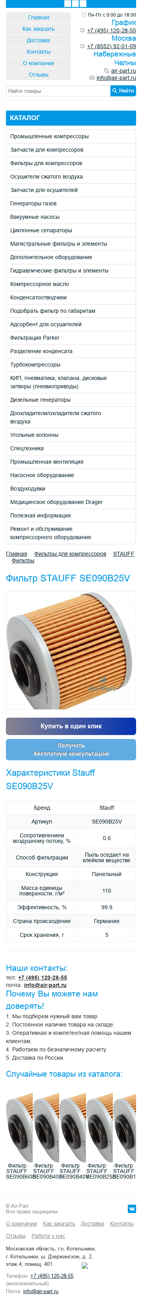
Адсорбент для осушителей (46, 324)
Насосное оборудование (42, 475)
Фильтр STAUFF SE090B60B (21, 1171)
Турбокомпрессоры (35, 364)
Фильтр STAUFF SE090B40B (48, 1171)
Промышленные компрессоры (49, 136)
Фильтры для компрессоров (46, 163)
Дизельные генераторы (40, 400)
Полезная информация (40, 515)
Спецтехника (27, 448)
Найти (126, 90)
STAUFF (124, 554)
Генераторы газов (33, 203)
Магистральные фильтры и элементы (58, 244)
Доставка (38, 40)
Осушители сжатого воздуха (46, 176)
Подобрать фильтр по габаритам (52, 311)
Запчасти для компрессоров (46, 150)
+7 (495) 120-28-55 (42, 977)
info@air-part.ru (45, 985)
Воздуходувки (27, 488)
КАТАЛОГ (25, 118)
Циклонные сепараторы (41, 230)
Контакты (38, 52)
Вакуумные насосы (35, 217)
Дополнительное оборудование (51, 257)
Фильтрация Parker (35, 338)
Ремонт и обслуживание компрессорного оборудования (50, 533)
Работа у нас (48, 1236)
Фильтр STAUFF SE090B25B (101, 1171)
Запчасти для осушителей (44, 190)
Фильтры (23, 560)
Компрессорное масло (39, 284)
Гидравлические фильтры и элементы (59, 270)
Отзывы (39, 74)
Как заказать (38, 29)
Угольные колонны (34, 435)
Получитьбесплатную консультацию (71, 749)
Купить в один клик (71, 726)
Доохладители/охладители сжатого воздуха (55, 417)
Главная (38, 17)
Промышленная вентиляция (47, 462)
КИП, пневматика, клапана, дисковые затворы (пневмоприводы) (58, 382)
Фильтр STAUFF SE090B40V (74, 1171)
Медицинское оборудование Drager (56, 502)
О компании (38, 63)
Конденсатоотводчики (38, 297)
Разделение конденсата (41, 351)
